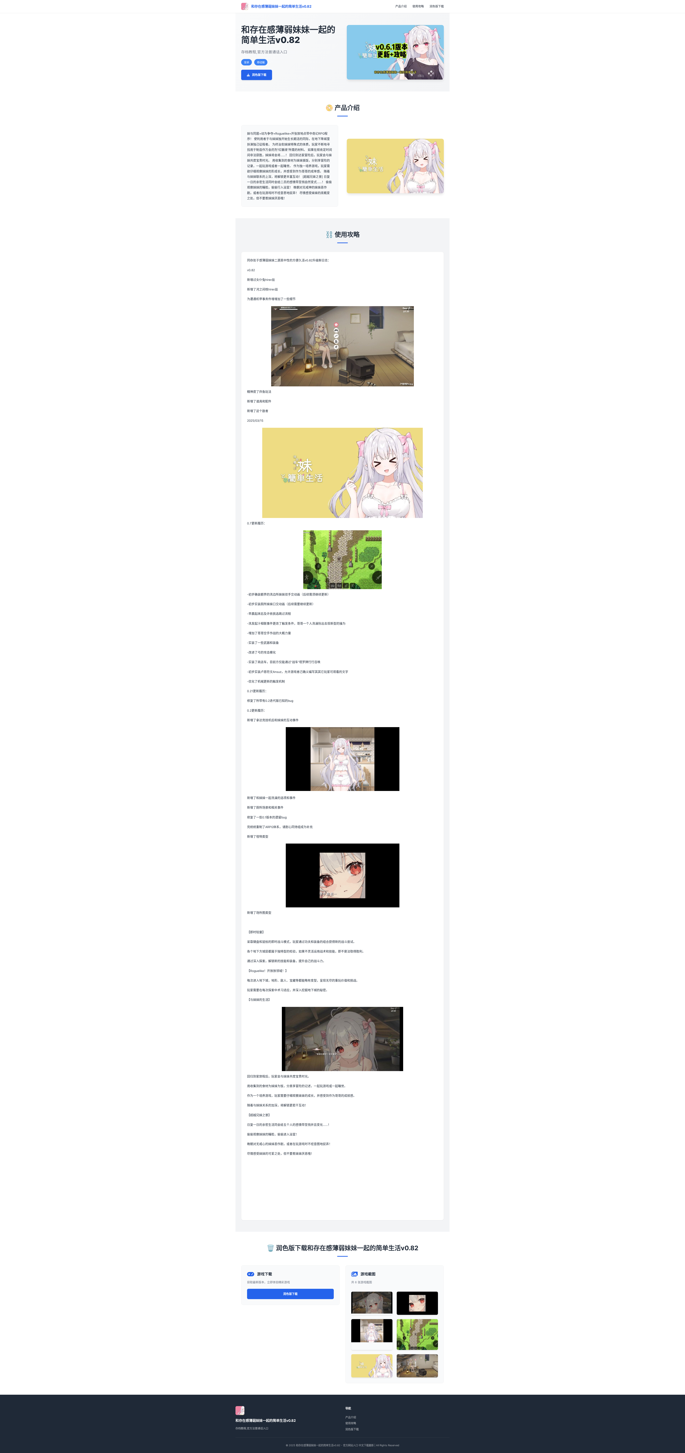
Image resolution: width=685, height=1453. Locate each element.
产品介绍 (401, 6)
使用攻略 (418, 6)
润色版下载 (437, 6)
